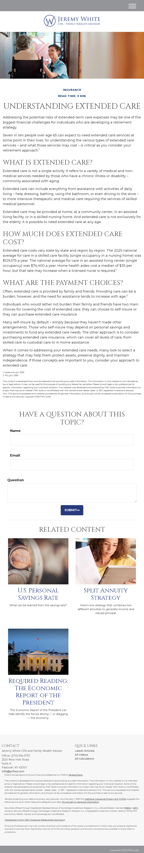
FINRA (127, 808)
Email (15, 455)
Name (15, 431)
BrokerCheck (76, 775)
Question (15, 480)
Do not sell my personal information (80, 802)
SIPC (135, 808)
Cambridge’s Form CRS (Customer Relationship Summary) (34, 820)
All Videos (81, 754)
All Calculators (84, 758)
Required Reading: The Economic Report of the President (38, 692)
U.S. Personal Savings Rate (38, 594)
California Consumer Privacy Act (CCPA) (105, 799)
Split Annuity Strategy (106, 594)
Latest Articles (84, 750)
